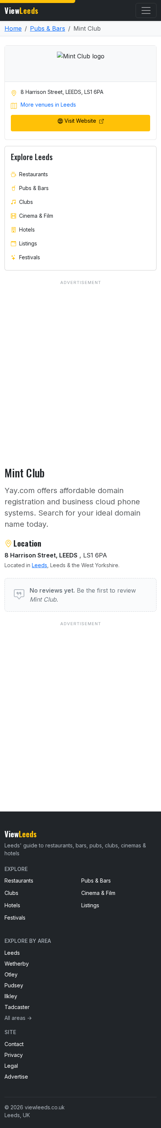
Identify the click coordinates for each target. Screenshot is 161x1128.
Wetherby (16, 963)
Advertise (16, 1076)
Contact (14, 1044)
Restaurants (33, 174)
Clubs (26, 202)
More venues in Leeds (48, 104)
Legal (11, 1066)
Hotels (27, 229)
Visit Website (81, 120)
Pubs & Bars (47, 28)
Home (13, 28)
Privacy (13, 1055)
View (21, 10)
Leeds (39, 565)
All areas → (18, 1018)
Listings (28, 243)
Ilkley (10, 996)
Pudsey (13, 985)
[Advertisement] (80, 701)
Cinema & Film (36, 216)
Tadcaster (17, 1007)
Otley (11, 974)
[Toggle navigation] (146, 10)
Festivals (29, 257)
